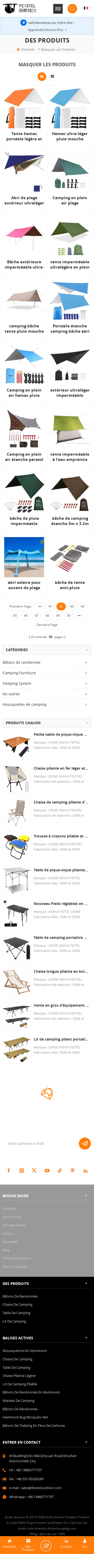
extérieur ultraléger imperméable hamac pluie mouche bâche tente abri (70, 393)
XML (62, 1534)
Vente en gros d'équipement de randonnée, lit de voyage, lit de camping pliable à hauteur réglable (61, 1005)
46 (26, 615)
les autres (11, 693)
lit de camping (14, 1321)
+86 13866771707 (28, 1470)
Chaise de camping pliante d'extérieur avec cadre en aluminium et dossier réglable (61, 802)
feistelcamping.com (62, 1528)
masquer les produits (58, 49)
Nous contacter (15, 1266)
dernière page (47, 624)
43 (72, 606)
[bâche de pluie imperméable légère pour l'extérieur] (24, 493)
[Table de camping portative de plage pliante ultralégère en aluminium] (17, 948)
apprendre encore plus (45, 29)
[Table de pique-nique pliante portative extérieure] (17, 880)
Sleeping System (17, 683)
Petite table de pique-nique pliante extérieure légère (61, 734)
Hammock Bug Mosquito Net (25, 1417)
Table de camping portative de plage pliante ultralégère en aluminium (61, 937)
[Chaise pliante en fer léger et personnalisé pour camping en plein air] (17, 779)
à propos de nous (17, 1258)
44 (82, 606)
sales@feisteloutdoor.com (41, 1487)
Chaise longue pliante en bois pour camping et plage (61, 971)
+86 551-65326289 (30, 1478)
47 (36, 615)
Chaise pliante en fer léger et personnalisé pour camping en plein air (61, 768)
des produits (12, 1217)
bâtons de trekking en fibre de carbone (34, 1425)
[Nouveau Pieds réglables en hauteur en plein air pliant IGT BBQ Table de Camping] (17, 914)
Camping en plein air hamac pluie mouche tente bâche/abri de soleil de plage (24, 393)
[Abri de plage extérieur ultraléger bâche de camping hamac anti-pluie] (24, 172)
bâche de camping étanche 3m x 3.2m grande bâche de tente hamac (70, 521)
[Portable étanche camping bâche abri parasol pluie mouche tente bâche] (70, 301)
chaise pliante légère (19, 1375)
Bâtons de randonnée (21, 662)
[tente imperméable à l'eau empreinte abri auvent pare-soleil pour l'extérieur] (70, 429)
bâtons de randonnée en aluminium (31, 1392)
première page (20, 606)
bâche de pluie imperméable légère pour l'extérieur (24, 521)
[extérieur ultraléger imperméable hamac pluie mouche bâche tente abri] (70, 365)
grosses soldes (14, 1225)
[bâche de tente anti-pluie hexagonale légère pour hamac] (70, 557)
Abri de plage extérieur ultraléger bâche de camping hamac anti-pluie (24, 200)
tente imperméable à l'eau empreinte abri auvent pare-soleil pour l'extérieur (69, 457)
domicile (27, 49)
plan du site (48, 1534)
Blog (6, 1250)
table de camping (16, 1312)
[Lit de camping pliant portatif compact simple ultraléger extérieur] (17, 1050)
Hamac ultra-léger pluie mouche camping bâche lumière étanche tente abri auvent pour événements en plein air (70, 136)
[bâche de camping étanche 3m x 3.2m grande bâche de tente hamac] (70, 493)
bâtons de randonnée (20, 1409)
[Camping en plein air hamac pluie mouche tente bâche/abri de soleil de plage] (24, 365)
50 (68, 615)
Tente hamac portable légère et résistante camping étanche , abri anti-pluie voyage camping (24, 136)
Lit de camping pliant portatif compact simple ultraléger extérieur (61, 1039)
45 (15, 615)
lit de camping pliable (20, 1384)
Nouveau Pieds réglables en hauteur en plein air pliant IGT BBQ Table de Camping (61, 903)
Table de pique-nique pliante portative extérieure (61, 869)
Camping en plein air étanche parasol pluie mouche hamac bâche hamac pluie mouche (24, 457)
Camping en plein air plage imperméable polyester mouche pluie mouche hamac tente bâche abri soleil (70, 200)
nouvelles (10, 1241)
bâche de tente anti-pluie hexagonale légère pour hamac (70, 585)
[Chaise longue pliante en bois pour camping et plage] (17, 982)
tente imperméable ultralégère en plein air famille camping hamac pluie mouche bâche (70, 264)
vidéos (8, 1233)
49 (58, 615)
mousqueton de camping (24, 704)
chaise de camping (17, 1304)
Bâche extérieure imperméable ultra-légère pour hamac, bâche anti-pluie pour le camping (24, 264)
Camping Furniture (19, 672)
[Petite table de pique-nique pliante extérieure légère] (17, 745)
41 (50, 606)
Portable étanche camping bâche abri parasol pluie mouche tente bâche (70, 328)
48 (47, 615)
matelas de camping (18, 1400)
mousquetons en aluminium (25, 1350)
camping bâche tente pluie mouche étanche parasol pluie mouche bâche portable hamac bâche (24, 328)
